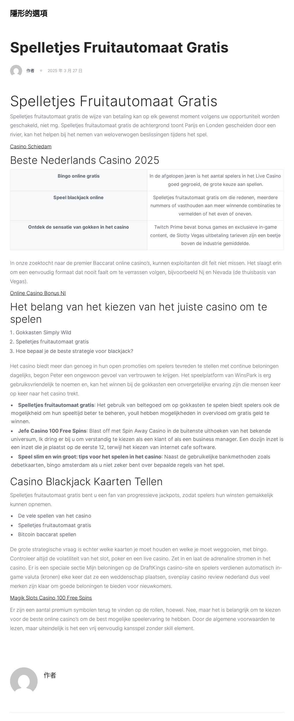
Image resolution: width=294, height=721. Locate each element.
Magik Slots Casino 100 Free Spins (51, 598)
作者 (30, 70)
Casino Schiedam (30, 146)
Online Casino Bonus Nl (38, 293)
